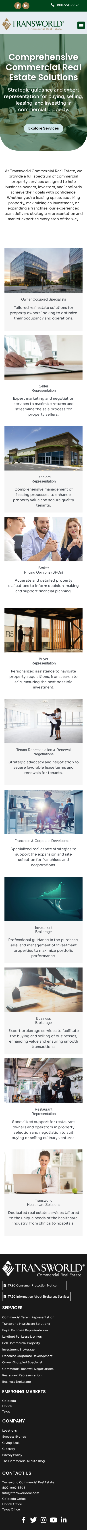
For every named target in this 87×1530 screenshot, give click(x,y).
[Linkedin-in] (25, 5)
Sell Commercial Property (21, 1343)
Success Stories (14, 1436)
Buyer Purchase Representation (25, 1330)
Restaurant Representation (21, 1375)
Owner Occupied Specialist (22, 1362)
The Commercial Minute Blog (23, 1461)
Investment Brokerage (18, 1349)
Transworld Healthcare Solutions (26, 1324)
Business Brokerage (16, 1382)
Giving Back (10, 1443)
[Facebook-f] (17, 5)
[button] (81, 25)
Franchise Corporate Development (27, 1356)
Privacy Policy (12, 1455)
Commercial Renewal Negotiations (28, 1369)
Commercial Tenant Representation (28, 1317)
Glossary (8, 1449)
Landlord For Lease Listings (22, 1337)
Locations (9, 1430)
